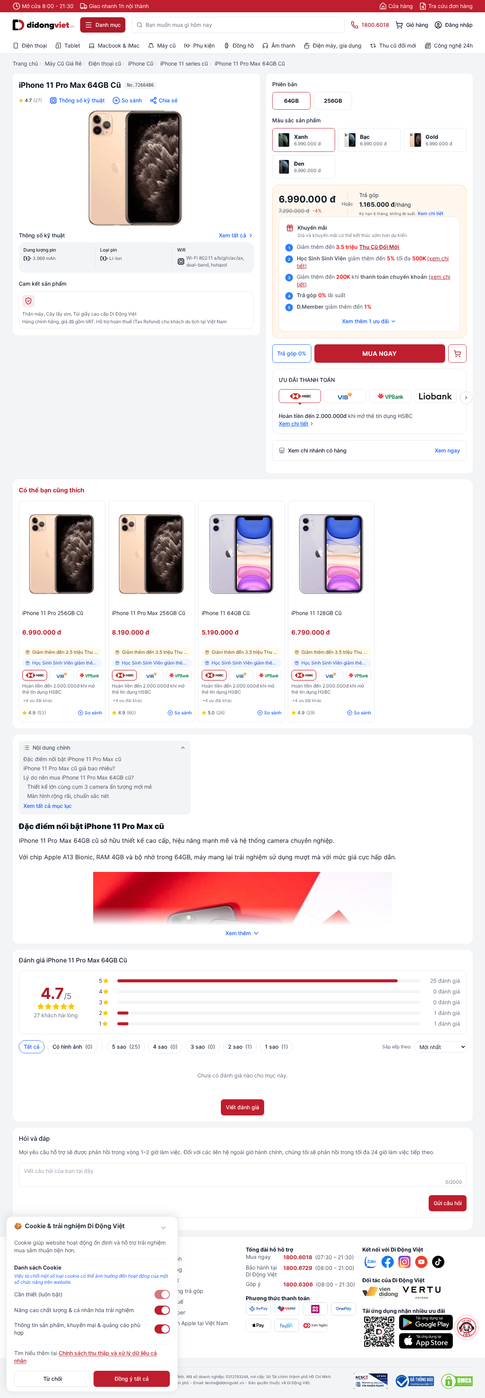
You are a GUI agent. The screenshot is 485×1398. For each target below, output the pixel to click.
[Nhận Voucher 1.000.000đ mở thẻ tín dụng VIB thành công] (61, 675)
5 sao (126, 1046)
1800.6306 (298, 1284)
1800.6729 (297, 1268)
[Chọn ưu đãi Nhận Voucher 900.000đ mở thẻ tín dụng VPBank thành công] (390, 396)
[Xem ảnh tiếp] (466, 397)
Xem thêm (238, 933)
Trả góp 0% (291, 353)
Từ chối (52, 1378)
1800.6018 (297, 1257)
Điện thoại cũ (105, 63)
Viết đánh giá (242, 1107)
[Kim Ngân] (315, 1325)
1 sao (276, 1046)
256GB (333, 100)
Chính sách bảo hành (155, 1258)
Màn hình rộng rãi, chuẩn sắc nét (68, 796)
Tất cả (31, 1046)
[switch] (162, 1294)
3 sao (203, 1046)
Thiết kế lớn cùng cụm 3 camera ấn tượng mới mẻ (89, 786)
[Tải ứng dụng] (426, 1322)
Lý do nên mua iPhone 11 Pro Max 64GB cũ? (78, 777)
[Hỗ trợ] (466, 1327)
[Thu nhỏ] (163, 1228)
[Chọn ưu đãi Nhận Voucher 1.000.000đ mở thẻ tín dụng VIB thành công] (345, 396)
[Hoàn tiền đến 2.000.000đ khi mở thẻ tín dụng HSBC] (34, 675)
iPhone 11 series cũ (184, 63)
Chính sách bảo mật (154, 1280)
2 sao (240, 1046)
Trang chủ (25, 63)
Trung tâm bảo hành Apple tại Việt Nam (178, 1323)
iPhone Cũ (140, 63)
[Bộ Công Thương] (414, 1381)
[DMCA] (457, 1381)
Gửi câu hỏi (448, 1203)
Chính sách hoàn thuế (156, 1301)
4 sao (165, 1046)
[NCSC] (371, 1381)
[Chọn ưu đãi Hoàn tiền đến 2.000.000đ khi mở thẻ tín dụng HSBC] (300, 396)
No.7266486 (140, 85)
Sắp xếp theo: (396, 1046)
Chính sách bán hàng (155, 1269)
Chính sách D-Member (157, 1312)
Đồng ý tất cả (132, 1378)
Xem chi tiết (430, 213)
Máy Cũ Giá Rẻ (63, 63)
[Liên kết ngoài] (370, 1261)
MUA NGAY (379, 353)
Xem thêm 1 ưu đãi (365, 321)
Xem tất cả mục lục (47, 806)
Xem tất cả (232, 235)
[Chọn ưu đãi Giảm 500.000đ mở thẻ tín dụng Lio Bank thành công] (435, 396)
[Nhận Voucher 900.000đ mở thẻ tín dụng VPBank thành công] (89, 675)
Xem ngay (447, 450)
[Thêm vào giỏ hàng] (457, 353)
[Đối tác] (380, 1292)
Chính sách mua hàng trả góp (166, 1291)
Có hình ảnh (72, 1046)
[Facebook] (387, 1261)
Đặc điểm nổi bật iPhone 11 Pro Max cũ (72, 759)
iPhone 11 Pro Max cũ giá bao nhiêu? (69, 768)
